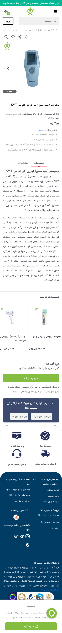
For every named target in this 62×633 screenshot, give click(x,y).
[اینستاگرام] (27, 536)
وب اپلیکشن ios (19, 416)
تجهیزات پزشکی (36, 30)
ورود (8, 21)
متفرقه (51, 118)
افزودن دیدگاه (31, 378)
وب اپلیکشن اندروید (42, 416)
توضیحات (39, 163)
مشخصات (23, 163)
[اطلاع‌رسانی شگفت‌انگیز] (26, 36)
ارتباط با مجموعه (50, 521)
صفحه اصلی (53, 30)
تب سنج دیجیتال (13, 114)
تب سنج (20, 30)
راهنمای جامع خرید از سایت (17, 489)
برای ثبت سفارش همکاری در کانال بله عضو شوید (31, 3)
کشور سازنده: (50, 130)
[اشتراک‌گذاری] (20, 36)
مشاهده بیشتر (51, 590)
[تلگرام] (22, 536)
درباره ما (55, 528)
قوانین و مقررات (22, 501)
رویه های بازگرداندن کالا (19, 495)
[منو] (55, 11)
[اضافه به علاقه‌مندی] (13, 36)
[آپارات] (16, 536)
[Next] (8, 68)
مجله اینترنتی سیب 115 (48, 515)
